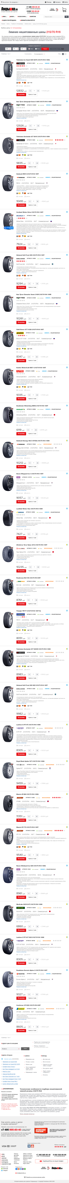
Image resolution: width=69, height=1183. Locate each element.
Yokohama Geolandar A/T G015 (33, 136)
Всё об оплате (46, 1061)
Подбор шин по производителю (42, 1042)
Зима (31, 48)
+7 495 (33, 7)
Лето (38, 48)
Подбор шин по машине (9, 1043)
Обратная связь (27, 1162)
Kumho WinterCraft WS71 (31, 367)
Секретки (32, 16)
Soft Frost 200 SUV (22, 694)
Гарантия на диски (27, 1156)
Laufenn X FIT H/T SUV (30, 937)
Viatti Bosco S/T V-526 (30, 329)
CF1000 (18, 1012)
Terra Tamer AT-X (21, 552)
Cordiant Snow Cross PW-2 (10, 1081)
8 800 (33, 11)
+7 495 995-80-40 (43, 1155)
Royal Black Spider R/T (30, 761)
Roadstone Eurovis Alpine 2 (31, 970)
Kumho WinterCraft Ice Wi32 (10, 1084)
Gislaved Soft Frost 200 (30, 255)
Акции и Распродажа (9, 20)
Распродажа (4, 1162)
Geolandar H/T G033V (22, 656)
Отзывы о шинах (30, 1061)
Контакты (58, 2)
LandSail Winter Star (29, 509)
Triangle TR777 (28, 611)
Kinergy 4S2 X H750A (22, 448)
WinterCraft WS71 (21, 376)
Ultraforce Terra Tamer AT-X (31, 545)
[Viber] (23, 1169)
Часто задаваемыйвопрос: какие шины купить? (30, 1068)
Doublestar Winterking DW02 (32, 406)
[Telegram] (20, 1169)
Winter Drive (19, 221)
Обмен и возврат (27, 1153)
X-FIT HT (19, 732)
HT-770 (18, 834)
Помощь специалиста (41, 1046)
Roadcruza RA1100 (28, 578)
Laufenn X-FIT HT (28, 724)
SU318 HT (19, 911)
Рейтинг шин (29, 1064)
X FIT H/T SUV (20, 944)
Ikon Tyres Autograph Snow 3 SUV (34, 101)
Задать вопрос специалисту (46, 1071)
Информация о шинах (31, 1072)
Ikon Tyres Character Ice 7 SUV (11, 1076)
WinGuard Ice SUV (21, 875)
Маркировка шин (30, 1059)
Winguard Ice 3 (20, 483)
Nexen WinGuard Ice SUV (31, 866)
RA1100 (18, 585)
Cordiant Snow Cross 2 (9, 1066)
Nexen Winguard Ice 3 (29, 474)
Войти (66, 2)
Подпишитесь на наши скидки (53, 1161)
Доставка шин (46, 1059)
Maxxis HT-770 (27, 827)
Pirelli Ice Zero (6, 1071)
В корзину (21, 94)
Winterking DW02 (21, 415)
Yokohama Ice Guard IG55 (10, 1061)
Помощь (49, 2)
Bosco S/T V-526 (21, 338)
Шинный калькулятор (27, 20)
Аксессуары (21, 16)
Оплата (16, 1156)
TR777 (18, 620)
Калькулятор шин (6, 1164)
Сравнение (17, 1160)
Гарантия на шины (27, 1155)
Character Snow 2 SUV (23, 303)
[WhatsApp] (25, 1169)
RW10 (18, 183)
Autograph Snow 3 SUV (23, 110)
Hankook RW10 (27, 174)
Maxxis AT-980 (27, 794)
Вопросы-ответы (27, 1158)
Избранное (17, 1158)
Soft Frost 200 (20, 264)
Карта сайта (26, 1163)
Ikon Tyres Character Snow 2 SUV (33, 294)
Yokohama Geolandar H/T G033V (33, 649)
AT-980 (18, 801)
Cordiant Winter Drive (29, 212)
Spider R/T (19, 768)
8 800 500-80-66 (59, 1155)
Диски (11, 16)
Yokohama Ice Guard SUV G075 (33, 60)
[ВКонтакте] (16, 1169)
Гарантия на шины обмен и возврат (47, 1065)
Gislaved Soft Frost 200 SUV (32, 685)
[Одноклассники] (18, 1169)
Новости (25, 1160)
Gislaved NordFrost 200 (9, 1074)
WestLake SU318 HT (29, 904)
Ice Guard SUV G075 (22, 69)
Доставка (16, 1155)
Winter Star (19, 518)
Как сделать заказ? (48, 1068)
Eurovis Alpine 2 (21, 979)
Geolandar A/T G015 (22, 143)
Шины (4, 16)
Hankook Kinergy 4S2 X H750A (32, 441)
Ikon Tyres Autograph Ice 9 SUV (11, 1069)
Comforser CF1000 (28, 1005)
